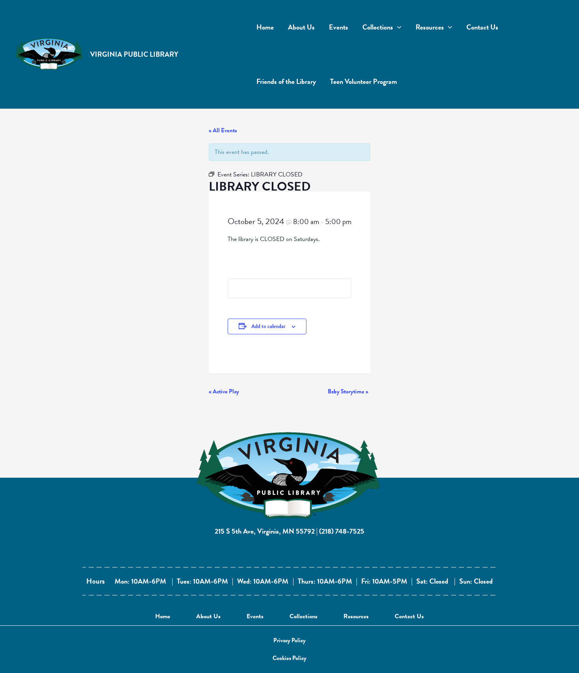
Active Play (224, 391)
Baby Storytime (348, 391)
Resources (356, 616)
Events (255, 616)
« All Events (223, 130)
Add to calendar (268, 326)
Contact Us (409, 616)
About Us (208, 616)
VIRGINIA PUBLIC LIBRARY (134, 54)
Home (162, 616)
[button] (289, 640)
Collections (303, 616)
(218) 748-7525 (341, 531)
